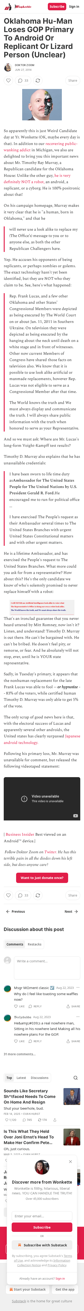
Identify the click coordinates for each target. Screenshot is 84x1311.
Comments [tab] (15, 944)
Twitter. (50, 852)
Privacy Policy (57, 1265)
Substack (19, 1301)
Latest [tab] (21, 1078)
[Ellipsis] (78, 987)
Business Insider (20, 834)
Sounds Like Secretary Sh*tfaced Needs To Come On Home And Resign (30, 1096)
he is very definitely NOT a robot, (37, 179)
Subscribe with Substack (45, 1245)
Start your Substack (30, 1289)
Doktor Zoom (24, 65)
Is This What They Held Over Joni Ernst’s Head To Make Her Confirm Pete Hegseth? (29, 1137)
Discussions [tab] (39, 1078)
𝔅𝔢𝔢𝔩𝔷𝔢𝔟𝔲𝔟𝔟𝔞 (22, 1017)
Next (68, 911)
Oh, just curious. (17, 1148)
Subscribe (57, 6)
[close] (70, 1161)
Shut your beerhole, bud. (24, 1108)
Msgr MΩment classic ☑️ (34, 987)
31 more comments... (20, 1054)
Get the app (65, 1289)
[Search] (75, 1077)
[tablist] (24, 944)
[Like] (8, 80)
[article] (42, 1105)
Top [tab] (9, 1078)
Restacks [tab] (34, 944)
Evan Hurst (31, 1113)
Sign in (74, 6)
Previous (18, 911)
